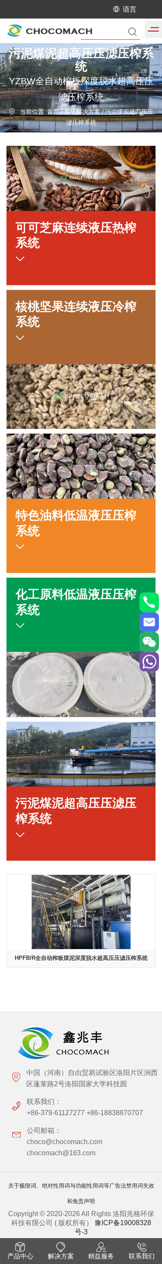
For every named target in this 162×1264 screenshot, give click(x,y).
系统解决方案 (82, 112)
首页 (53, 112)
